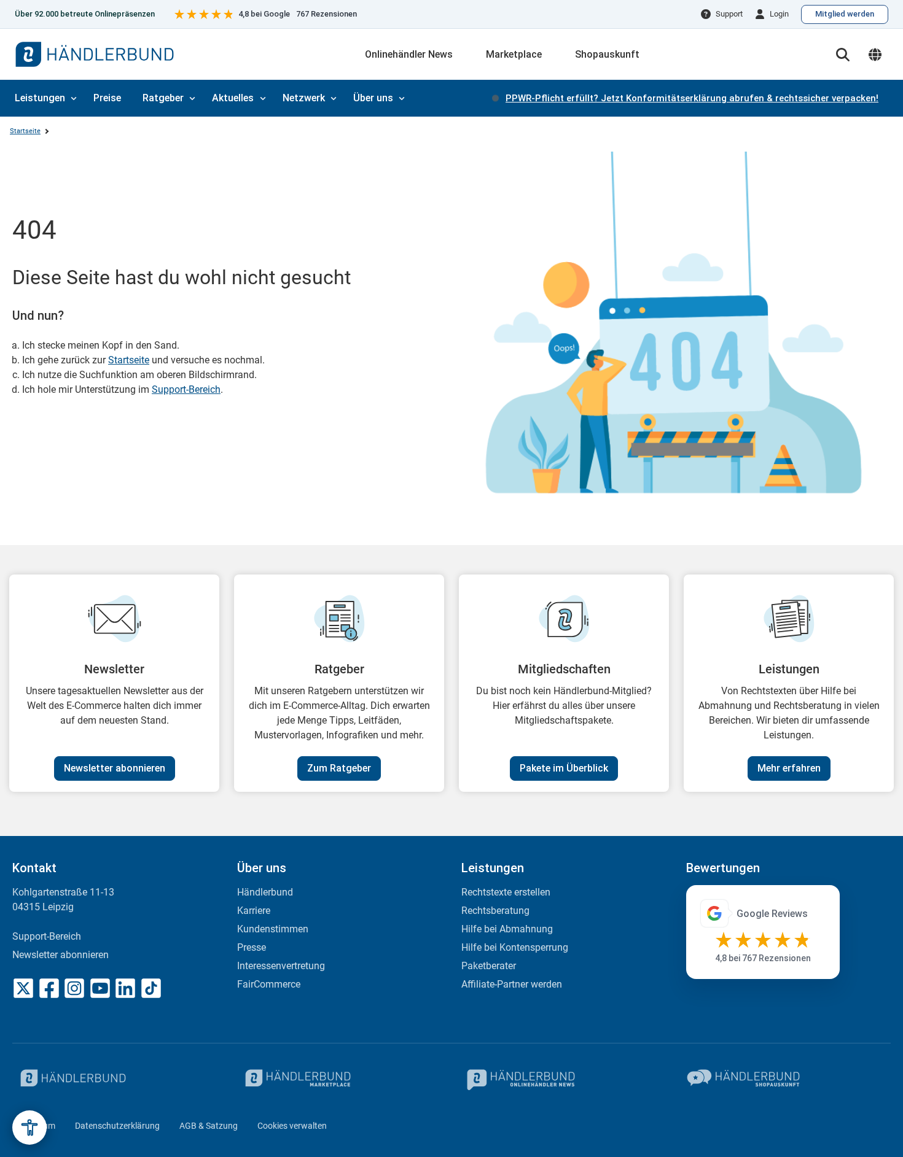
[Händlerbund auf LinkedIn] (125, 988)
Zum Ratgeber (339, 768)
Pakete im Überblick (564, 768)
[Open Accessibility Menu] (29, 1127)
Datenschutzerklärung (117, 1126)
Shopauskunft (607, 54)
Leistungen (40, 98)
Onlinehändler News (409, 54)
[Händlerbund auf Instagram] (74, 988)
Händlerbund (265, 892)
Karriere (253, 910)
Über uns (373, 98)
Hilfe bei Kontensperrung (514, 947)
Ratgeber (163, 98)
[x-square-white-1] (23, 988)
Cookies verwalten (292, 1126)
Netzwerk (304, 98)
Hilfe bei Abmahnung (507, 929)
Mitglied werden (844, 13)
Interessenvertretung (281, 966)
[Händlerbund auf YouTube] (100, 988)
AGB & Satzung (208, 1126)
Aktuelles (233, 98)
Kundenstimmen (272, 929)
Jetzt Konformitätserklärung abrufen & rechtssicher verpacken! (692, 98)
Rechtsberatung (495, 910)
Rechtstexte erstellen (505, 892)
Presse (251, 947)
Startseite (25, 131)
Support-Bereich (186, 389)
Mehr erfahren (789, 768)
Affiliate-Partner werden (511, 984)
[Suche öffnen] (842, 54)
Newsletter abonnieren (114, 768)
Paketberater (488, 966)
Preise (107, 98)
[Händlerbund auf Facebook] (49, 988)
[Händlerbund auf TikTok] (151, 988)
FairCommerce (268, 984)
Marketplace (514, 54)
